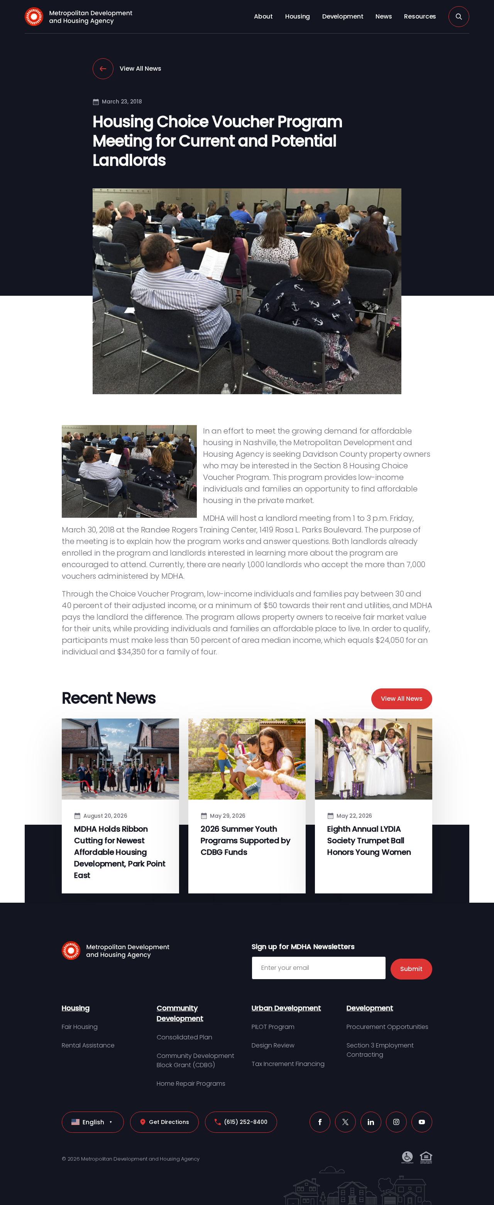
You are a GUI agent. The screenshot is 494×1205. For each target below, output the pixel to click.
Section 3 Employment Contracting (380, 1050)
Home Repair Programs (191, 1083)
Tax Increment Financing (288, 1063)
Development (342, 16)
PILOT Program (273, 1026)
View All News (140, 68)
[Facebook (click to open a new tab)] (320, 1122)
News (384, 16)
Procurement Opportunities (387, 1026)
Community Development (180, 1013)
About (263, 16)
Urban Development (286, 1008)
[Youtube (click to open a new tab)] (421, 1122)
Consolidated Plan (184, 1037)
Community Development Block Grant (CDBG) (195, 1060)
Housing (297, 16)
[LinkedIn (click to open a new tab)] (370, 1122)
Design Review (273, 1045)
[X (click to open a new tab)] (345, 1122)
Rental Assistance (88, 1045)
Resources (420, 16)
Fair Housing (80, 1026)
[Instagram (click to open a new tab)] (396, 1122)
